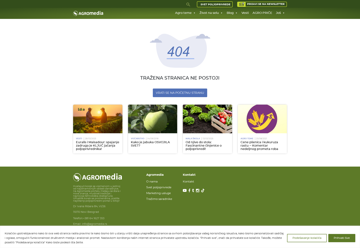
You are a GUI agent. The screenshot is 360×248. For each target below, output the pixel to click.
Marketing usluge (158, 193)
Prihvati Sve (342, 238)
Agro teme (183, 12)
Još (278, 12)
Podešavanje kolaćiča (306, 238)
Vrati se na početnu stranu (180, 92)
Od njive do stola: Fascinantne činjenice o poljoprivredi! (204, 145)
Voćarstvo (137, 139)
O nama (152, 181)
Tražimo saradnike (159, 199)
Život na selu (209, 12)
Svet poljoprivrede (215, 4)
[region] (180, 237)
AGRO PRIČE (262, 12)
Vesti (245, 12)
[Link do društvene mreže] (185, 190)
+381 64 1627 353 (93, 218)
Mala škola (193, 139)
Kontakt (188, 181)
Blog (230, 12)
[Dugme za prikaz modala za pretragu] (188, 4)
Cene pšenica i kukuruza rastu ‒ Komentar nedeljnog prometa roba (259, 145)
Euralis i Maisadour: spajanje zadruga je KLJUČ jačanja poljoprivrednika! (97, 145)
